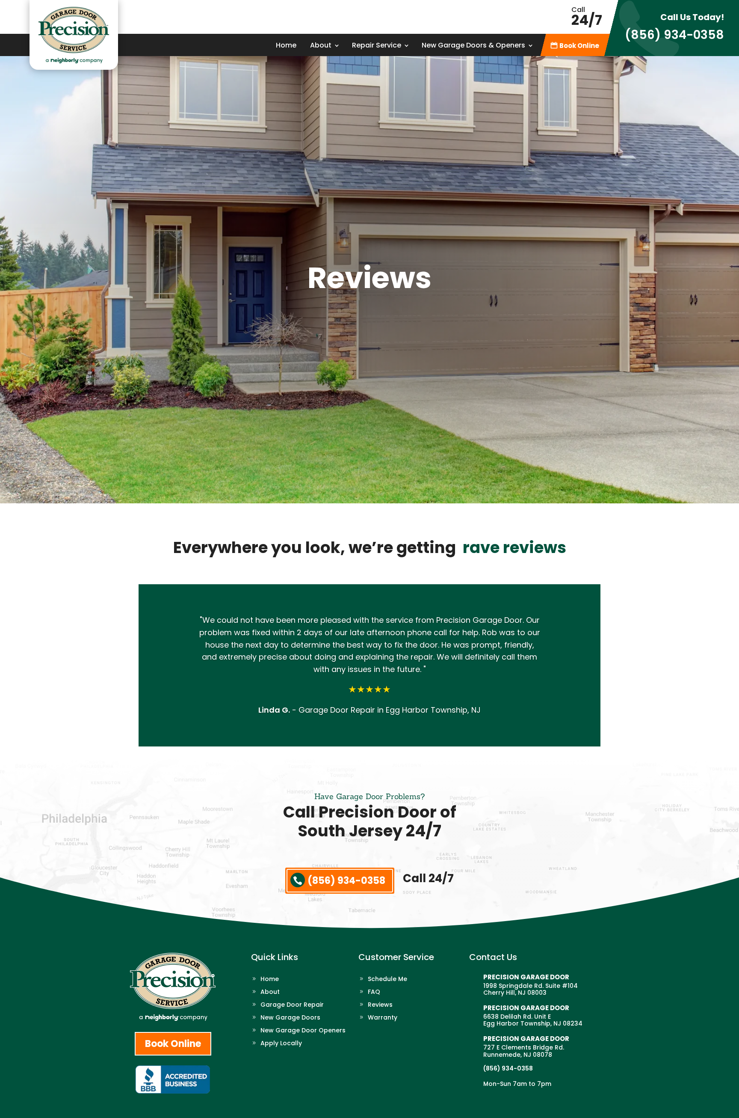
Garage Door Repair (292, 1005)
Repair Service (376, 46)
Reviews (380, 1005)
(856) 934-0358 (674, 35)
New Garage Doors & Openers (473, 46)
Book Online (579, 46)
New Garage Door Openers (303, 1031)
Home (286, 46)
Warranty (382, 1018)
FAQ (374, 992)
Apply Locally (281, 1043)
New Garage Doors (290, 1018)
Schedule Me (387, 979)
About (320, 46)
